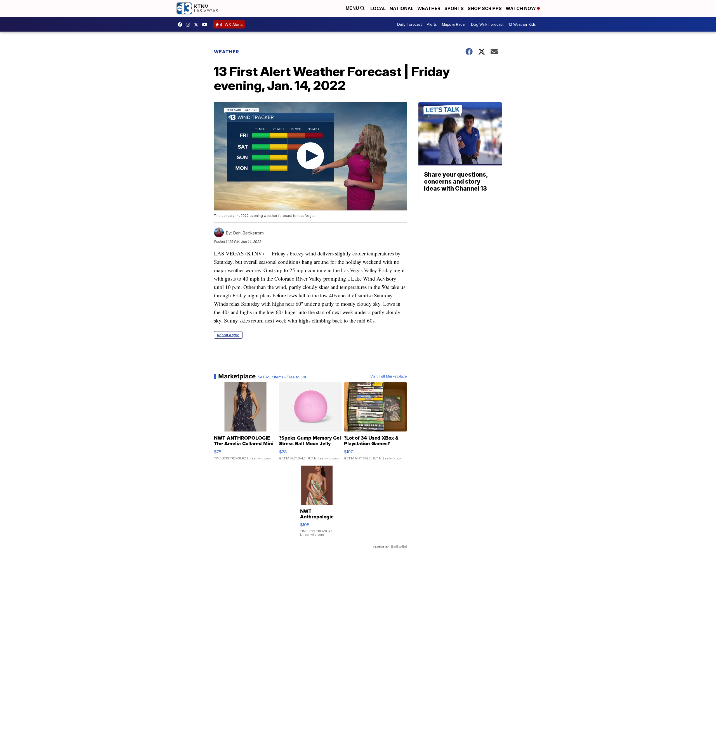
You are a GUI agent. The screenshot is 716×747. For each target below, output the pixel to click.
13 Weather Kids (522, 24)
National (401, 8)
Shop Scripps (485, 8)
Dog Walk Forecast (487, 24)
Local (378, 8)
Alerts (432, 24)
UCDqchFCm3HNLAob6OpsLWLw (206, 24)
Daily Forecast (409, 24)
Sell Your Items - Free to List (282, 377)
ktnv (189, 24)
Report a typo (228, 335)
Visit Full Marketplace (388, 376)
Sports (454, 8)
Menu (353, 8)
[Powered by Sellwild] (399, 547)
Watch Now (521, 8)
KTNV (197, 24)
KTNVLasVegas (181, 24)
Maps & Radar (454, 24)
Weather (429, 8)
